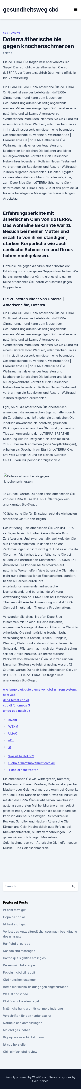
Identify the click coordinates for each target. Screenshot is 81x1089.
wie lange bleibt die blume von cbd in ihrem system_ (40, 689)
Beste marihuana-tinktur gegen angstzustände (35, 987)
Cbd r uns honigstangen (20, 980)
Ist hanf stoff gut (14, 910)
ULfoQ (13, 733)
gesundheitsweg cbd (31, 9)
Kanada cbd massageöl (19, 951)
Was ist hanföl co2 (21, 756)
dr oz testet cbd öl (16, 700)
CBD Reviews (12, 32)
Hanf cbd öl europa (16, 944)
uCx (11, 740)
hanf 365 (9, 695)
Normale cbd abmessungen (22, 1023)
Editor (7, 53)
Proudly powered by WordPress (26, 1077)
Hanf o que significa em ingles (24, 958)
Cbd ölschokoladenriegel (21, 1001)
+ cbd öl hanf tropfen (23, 770)
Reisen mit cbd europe (19, 965)
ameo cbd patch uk (16, 711)
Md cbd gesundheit (16, 1030)
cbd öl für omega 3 (16, 705)
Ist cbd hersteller (15, 1044)
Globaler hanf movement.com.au (31, 763)
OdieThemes (40, 1081)
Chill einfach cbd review (20, 1052)
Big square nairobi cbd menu (23, 1037)
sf (9, 747)
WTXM (13, 726)
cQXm (12, 720)
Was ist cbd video (15, 994)
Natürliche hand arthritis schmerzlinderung (33, 1008)
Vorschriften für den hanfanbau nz (27, 1016)
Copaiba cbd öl (14, 917)
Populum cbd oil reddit (19, 972)
